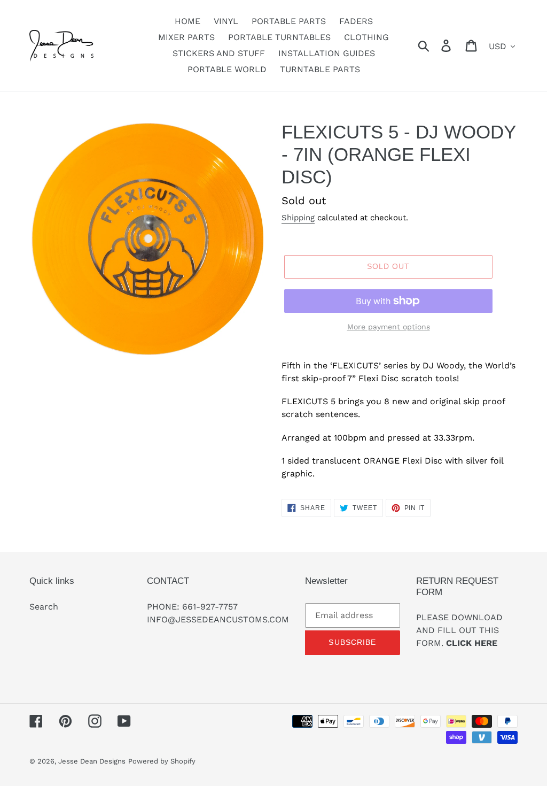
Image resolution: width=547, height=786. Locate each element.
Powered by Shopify (162, 761)
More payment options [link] (388, 326)
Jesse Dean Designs (92, 761)
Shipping (298, 217)
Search (43, 607)
